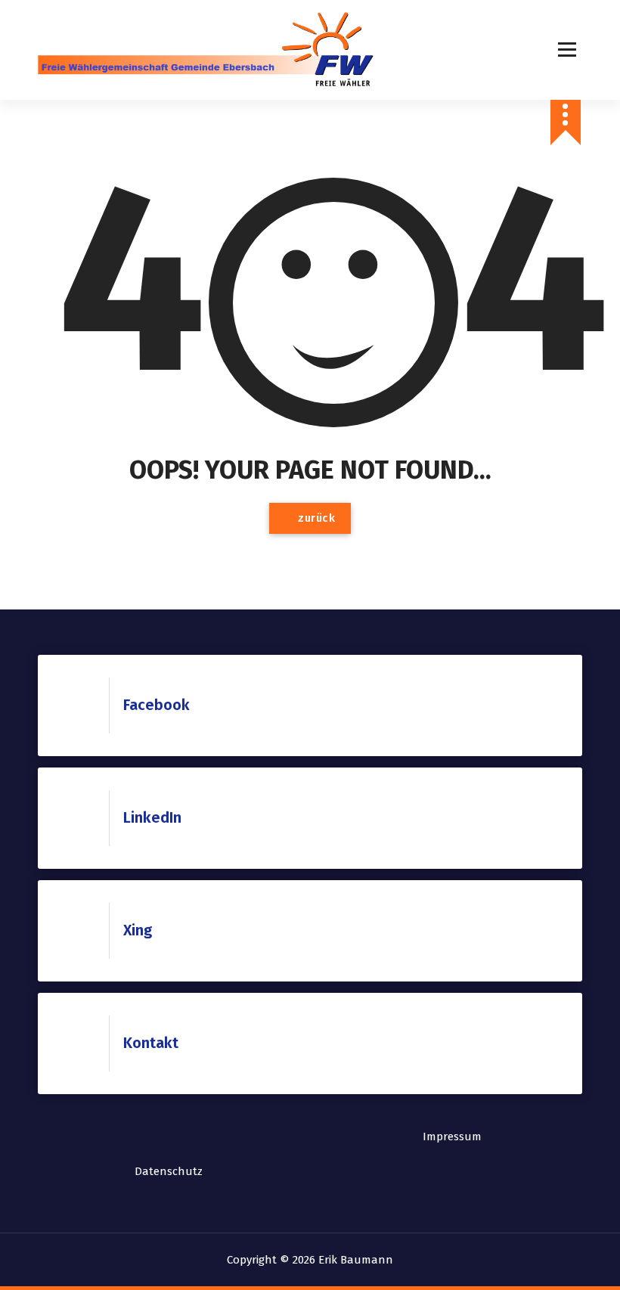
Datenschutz (169, 1171)
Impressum (452, 1136)
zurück (315, 518)
